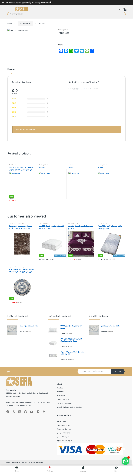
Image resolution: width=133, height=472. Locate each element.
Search (121, 14)
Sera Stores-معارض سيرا (17, 463)
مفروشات (71, 224)
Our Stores (61, 396)
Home (9, 23)
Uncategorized (25, 23)
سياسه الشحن (63, 437)
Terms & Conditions (64, 403)
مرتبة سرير (101, 224)
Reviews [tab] (11, 69)
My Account (61, 421)
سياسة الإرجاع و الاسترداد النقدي (69, 407)
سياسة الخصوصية (64, 441)
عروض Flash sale (63, 433)
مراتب (40, 224)
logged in (81, 89)
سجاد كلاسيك (13, 267)
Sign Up (118, 371)
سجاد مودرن (13, 224)
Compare (60, 392)
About (59, 384)
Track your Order (64, 425)
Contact (60, 388)
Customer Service (64, 429)
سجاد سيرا (21, 224)
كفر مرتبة (45, 224)
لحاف (76, 224)
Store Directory (63, 399)
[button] (125, 461)
